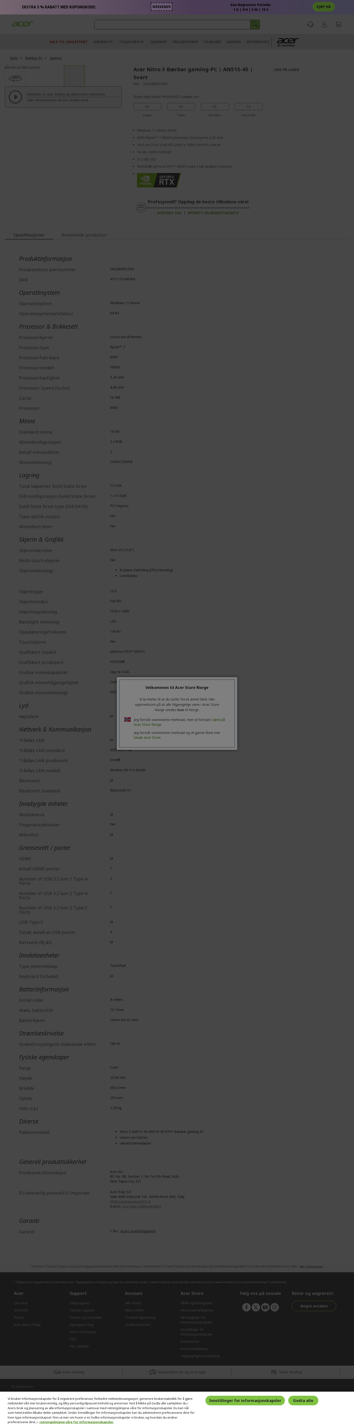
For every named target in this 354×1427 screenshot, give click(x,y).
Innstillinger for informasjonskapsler (245, 1400)
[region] (177, 1409)
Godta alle (303, 1400)
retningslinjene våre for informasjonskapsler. (76, 1422)
